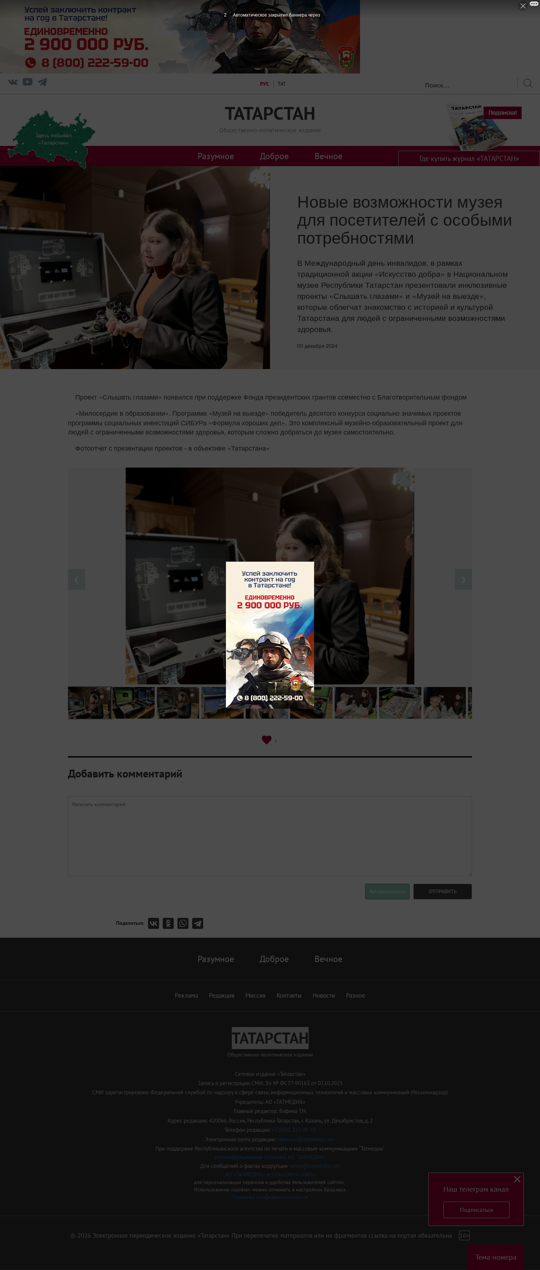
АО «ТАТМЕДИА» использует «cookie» (270, 1174)
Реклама (186, 995)
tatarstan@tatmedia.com (306, 1139)
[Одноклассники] (170, 923)
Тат (282, 84)
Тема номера (495, 1257)
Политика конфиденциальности (270, 1197)
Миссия (255, 995)
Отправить (443, 891)
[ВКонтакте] (155, 923)
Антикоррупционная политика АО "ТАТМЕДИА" (270, 1156)
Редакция (221, 995)
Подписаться (476, 1209)
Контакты (289, 995)
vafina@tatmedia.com (314, 1165)
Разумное (216, 156)
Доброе (274, 156)
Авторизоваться (387, 891)
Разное (355, 995)
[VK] (13, 83)
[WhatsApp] (184, 923)
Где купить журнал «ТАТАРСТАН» (469, 158)
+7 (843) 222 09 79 (294, 1129)
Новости (324, 995)
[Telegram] (42, 83)
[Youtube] (27, 83)
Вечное (328, 156)
